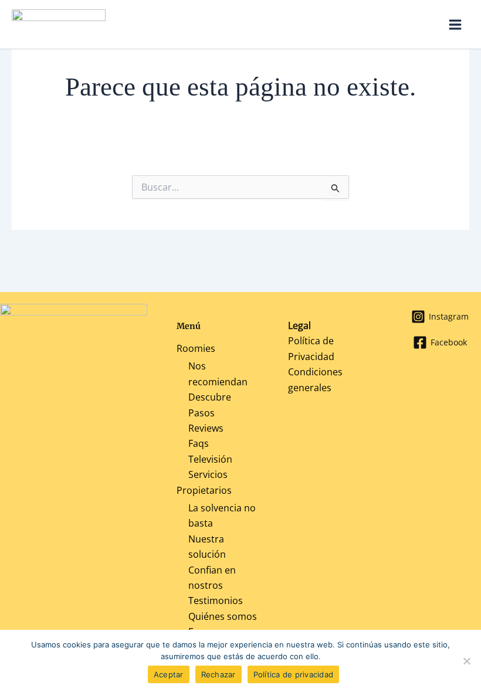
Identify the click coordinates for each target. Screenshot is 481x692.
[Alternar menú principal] (455, 25)
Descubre (209, 397)
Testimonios (215, 600)
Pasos (201, 412)
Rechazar (218, 674)
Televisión (210, 459)
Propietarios (204, 490)
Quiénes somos (222, 616)
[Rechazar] (466, 661)
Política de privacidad (293, 674)
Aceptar (169, 674)
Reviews (205, 428)
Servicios (208, 474)
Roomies (196, 348)
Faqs (198, 443)
